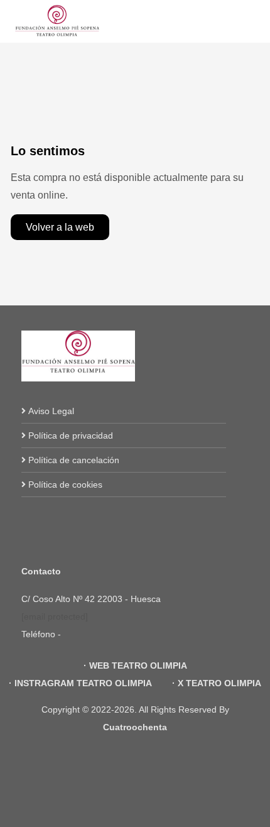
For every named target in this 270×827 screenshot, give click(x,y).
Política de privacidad (70, 435)
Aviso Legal (51, 411)
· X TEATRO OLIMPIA (215, 683)
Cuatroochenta (135, 727)
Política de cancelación (73, 460)
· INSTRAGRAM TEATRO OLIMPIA (80, 683)
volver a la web (60, 227)
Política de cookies (65, 484)
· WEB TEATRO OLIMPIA (135, 665)
